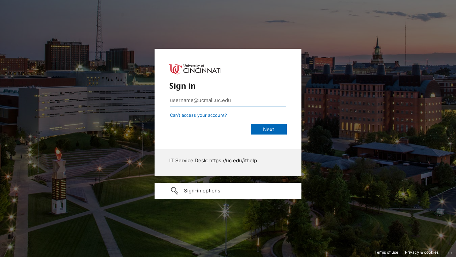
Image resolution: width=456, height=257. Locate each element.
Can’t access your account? (198, 115)
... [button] (449, 251)
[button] (228, 191)
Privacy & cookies (422, 252)
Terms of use (386, 252)
